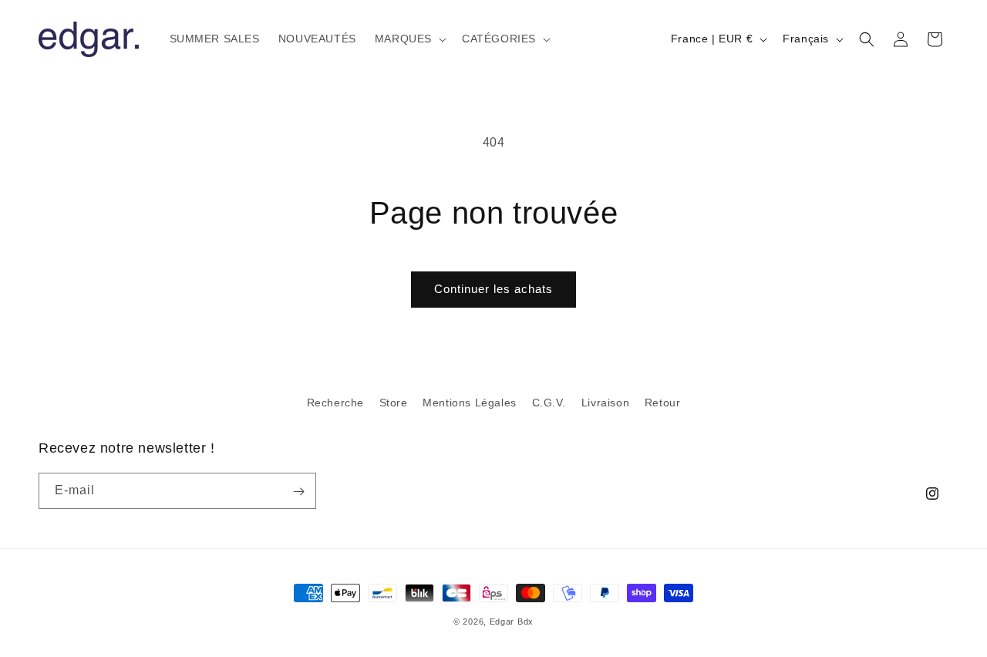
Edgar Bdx (512, 621)
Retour (663, 402)
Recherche (335, 402)
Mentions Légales (470, 402)
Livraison (605, 402)
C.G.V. (549, 402)
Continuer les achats (493, 288)
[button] (409, 38)
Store (393, 402)
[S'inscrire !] (298, 491)
